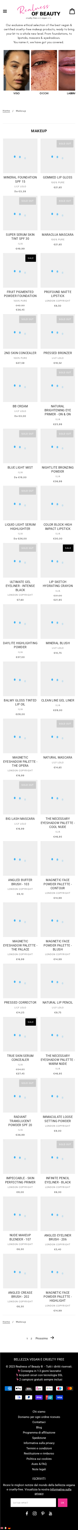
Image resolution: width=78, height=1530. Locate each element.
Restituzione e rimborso (39, 1453)
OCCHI (44, 93)
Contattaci (39, 1422)
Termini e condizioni (39, 1448)
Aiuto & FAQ (39, 1464)
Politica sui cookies (39, 1459)
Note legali (39, 1469)
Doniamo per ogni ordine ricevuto (39, 1417)
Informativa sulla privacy (39, 1443)
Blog (39, 1427)
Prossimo (42, 1338)
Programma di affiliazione (39, 1432)
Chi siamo (39, 1411)
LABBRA (71, 93)
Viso (16, 93)
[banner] (39, 11)
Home (6, 110)
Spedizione (39, 1438)
